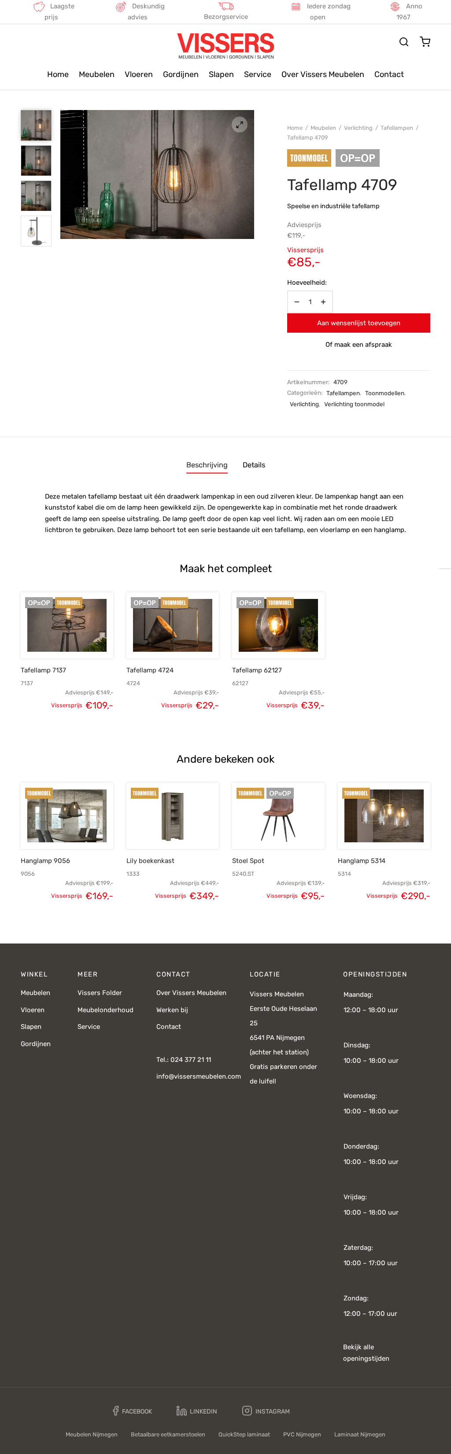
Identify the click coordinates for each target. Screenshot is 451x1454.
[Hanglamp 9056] (67, 815)
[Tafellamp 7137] (67, 625)
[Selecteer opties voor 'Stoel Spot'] (263, 829)
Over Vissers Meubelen (322, 74)
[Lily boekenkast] (172, 815)
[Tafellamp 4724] (172, 625)
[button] (52, 638)
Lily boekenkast (150, 861)
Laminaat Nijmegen (359, 1434)
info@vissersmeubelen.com (198, 1076)
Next (245, 175)
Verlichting (358, 128)
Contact (389, 74)
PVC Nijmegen (302, 1434)
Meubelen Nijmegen (92, 1434)
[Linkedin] (197, 1411)
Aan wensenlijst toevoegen (358, 323)
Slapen (221, 74)
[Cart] (425, 42)
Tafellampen (397, 128)
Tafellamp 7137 (43, 670)
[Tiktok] (321, 1411)
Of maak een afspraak (358, 345)
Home (58, 74)
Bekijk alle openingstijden (366, 1352)
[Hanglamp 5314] (384, 815)
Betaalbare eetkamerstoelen (168, 1434)
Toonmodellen (384, 393)
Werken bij (172, 1010)
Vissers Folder (100, 993)
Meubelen (97, 74)
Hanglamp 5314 (361, 861)
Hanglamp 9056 (45, 861)
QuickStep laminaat (244, 1434)
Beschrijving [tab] (207, 465)
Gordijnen (181, 74)
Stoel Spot (248, 861)
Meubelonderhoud (105, 1010)
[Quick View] (82, 638)
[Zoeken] (404, 42)
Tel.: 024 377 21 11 (183, 1060)
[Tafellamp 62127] (278, 625)
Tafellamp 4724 (150, 670)
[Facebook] (132, 1411)
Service (257, 74)
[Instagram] (266, 1411)
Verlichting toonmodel (354, 404)
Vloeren (139, 74)
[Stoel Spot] (278, 815)
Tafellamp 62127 (257, 670)
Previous (69, 175)
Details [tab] (254, 465)
